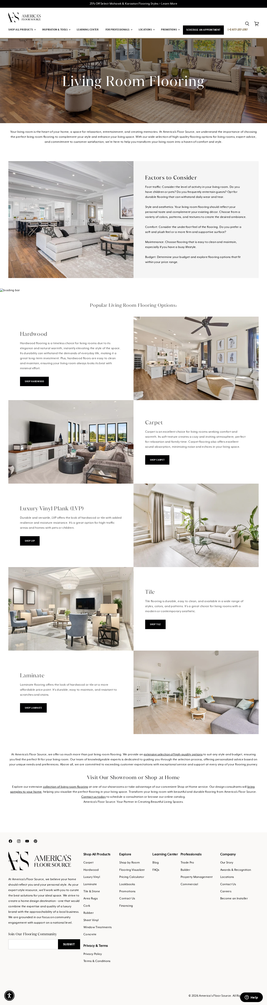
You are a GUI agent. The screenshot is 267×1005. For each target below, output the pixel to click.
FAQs (155, 870)
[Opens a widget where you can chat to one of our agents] (251, 997)
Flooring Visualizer (132, 870)
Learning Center (87, 29)
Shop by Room (129, 862)
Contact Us (127, 898)
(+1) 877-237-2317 (238, 29)
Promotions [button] (169, 29)
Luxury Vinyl (91, 877)
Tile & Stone (91, 891)
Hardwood (91, 870)
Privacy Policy (92, 954)
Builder (185, 870)
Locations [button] (145, 29)
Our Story (226, 862)
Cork (86, 906)
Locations (227, 877)
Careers (225, 891)
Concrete (90, 934)
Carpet (88, 862)
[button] (9, 995)
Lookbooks (127, 884)
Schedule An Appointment (203, 30)
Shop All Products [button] (21, 29)
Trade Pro (187, 862)
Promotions (127, 891)
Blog (155, 862)
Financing (126, 906)
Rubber (88, 913)
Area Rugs (90, 898)
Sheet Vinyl (91, 920)
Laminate (90, 884)
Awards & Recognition (235, 870)
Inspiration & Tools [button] (55, 29)
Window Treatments (97, 927)
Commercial (189, 884)
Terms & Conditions (97, 961)
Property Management (197, 877)
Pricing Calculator (131, 877)
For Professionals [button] (118, 29)
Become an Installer (234, 898)
